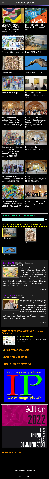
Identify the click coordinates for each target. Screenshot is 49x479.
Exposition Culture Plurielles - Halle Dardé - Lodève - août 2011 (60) (12, 203)
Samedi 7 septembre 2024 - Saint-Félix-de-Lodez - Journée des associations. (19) (11, 28)
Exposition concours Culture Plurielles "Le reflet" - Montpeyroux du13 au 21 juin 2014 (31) (12, 121)
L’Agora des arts (25, 337)
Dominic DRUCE (31, 243)
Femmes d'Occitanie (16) (12, 52)
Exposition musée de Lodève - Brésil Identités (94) (35, 27)
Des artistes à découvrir (16, 350)
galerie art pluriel (24, 2)
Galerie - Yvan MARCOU (13, 298)
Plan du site (31, 471)
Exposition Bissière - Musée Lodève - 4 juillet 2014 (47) (35, 95)
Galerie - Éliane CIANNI (13, 265)
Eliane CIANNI (8, 238)
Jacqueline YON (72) (11, 93)
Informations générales (16, 357)
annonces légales (24, 476)
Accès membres (19, 471)
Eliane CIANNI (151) (34, 52)
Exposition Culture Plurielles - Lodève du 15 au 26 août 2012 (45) (12, 178)
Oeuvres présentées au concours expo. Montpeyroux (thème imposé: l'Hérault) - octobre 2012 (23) (12, 151)
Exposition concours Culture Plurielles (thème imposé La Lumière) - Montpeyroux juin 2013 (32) (35, 122)
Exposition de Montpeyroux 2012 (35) (35, 148)
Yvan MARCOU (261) (34, 72)
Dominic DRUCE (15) (11, 72)
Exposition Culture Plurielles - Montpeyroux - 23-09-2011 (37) (36, 178)
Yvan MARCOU (9, 255)
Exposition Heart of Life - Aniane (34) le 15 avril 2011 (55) (35, 203)
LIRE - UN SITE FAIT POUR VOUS (17, 364)
